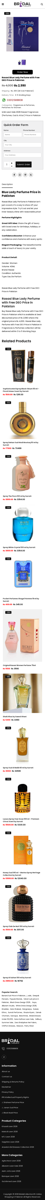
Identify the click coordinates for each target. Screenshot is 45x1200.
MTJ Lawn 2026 (8, 1136)
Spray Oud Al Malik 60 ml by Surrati (18, 768)
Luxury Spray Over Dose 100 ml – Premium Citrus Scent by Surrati (21, 820)
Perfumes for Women (11, 107)
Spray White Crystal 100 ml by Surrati (19, 547)
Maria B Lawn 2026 (10, 1131)
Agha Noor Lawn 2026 (11, 1160)
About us (6, 1071)
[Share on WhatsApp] (19, 174)
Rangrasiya (27, 1009)
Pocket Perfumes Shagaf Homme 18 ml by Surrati (21, 599)
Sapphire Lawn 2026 (10, 1142)
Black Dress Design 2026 (20, 1002)
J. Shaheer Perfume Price (13, 1102)
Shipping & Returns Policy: (13, 1081)
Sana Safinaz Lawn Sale (24, 1019)
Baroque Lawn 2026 (10, 1176)
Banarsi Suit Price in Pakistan (13, 995)
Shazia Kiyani (29, 1012)
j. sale (29, 995)
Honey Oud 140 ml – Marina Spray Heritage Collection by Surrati (21, 873)
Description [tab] (7, 184)
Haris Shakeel (15, 1009)
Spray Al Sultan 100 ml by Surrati (17, 977)
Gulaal (35, 1009)
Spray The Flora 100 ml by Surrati (17, 496)
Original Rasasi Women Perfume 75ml (19, 665)
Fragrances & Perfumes (23, 105)
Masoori (20, 1026)
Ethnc (4, 1012)
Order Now (22, 72)
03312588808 (12, 1048)
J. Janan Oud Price (10, 1107)
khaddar (5, 1009)
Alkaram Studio (8, 1006)
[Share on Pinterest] (25, 174)
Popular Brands (16, 999)
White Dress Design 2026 (26, 1006)
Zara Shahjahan (21, 1022)
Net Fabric (32, 1022)
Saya (34, 1002)
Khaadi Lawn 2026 (9, 1126)
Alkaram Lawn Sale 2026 (12, 1166)
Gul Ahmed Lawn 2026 (11, 1181)
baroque (14, 1016)
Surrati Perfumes (15, 1012)
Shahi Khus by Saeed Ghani (15, 716)
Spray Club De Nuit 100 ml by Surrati (18, 926)
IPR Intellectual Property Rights (15, 1097)
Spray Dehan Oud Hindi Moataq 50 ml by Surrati (20, 443)
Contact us (7, 1076)
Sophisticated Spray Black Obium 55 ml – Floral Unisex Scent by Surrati (21, 390)
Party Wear (29, 1026)
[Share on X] (30, 174)
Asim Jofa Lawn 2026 (11, 1171)
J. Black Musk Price (10, 1112)
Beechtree (23, 1016)
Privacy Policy (8, 1092)
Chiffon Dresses (8, 1026)
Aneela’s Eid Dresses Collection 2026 (18, 1147)
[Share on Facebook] (14, 174)
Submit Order (23, 164)
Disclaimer (6, 1087)
